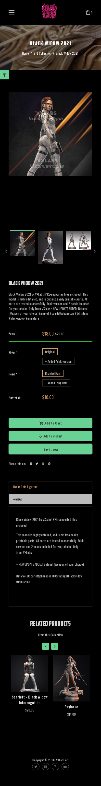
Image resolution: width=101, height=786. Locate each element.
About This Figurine (25, 486)
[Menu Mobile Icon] (11, 12)
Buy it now (50, 449)
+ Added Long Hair (56, 382)
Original (50, 351)
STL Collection (42, 53)
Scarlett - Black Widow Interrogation (30, 699)
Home (25, 53)
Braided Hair (53, 373)
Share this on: (17, 464)
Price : (13, 333)
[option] (50, 134)
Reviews (18, 498)
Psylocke (71, 706)
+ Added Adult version (58, 361)
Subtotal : (15, 397)
